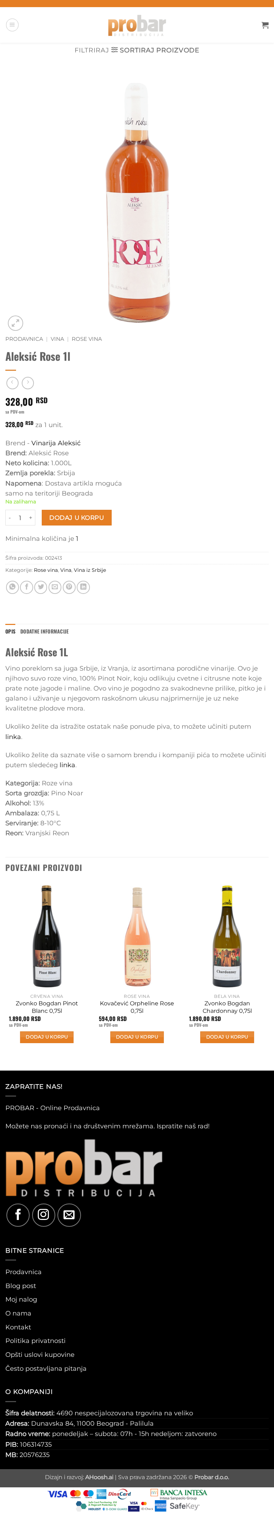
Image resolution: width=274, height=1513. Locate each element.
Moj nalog (21, 1299)
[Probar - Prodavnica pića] (137, 25)
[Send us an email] (69, 1215)
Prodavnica (24, 339)
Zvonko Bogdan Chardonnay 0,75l (227, 1007)
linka (13, 736)
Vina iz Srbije (90, 570)
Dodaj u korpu (76, 517)
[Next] (268, 975)
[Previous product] (28, 383)
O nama (18, 1313)
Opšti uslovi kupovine (40, 1354)
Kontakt (18, 1327)
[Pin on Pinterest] (69, 587)
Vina (57, 339)
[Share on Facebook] (26, 587)
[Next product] (12, 383)
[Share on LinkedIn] (83, 587)
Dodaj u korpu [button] (47, 1037)
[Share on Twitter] (40, 587)
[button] (12, 25)
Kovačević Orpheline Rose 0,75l (137, 1007)
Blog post (20, 1285)
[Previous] (5, 975)
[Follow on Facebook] (18, 1215)
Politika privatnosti (35, 1340)
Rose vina (87, 339)
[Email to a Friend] (55, 587)
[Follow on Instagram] (43, 1215)
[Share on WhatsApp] (12, 587)
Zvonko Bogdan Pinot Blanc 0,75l (47, 1007)
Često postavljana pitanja (46, 1368)
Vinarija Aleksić (56, 443)
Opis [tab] (10, 631)
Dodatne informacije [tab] (44, 631)
